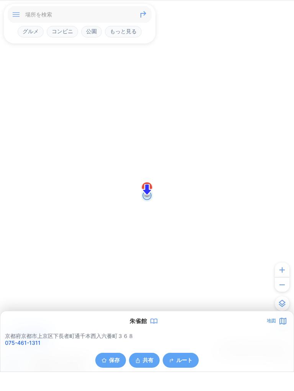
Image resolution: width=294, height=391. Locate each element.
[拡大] (282, 270)
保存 (114, 360)
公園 (91, 31)
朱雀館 (138, 321)
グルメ (31, 31)
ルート (184, 360)
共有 (148, 360)
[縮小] (282, 284)
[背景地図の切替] (282, 303)
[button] (147, 190)
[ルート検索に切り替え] (143, 14)
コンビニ (62, 31)
